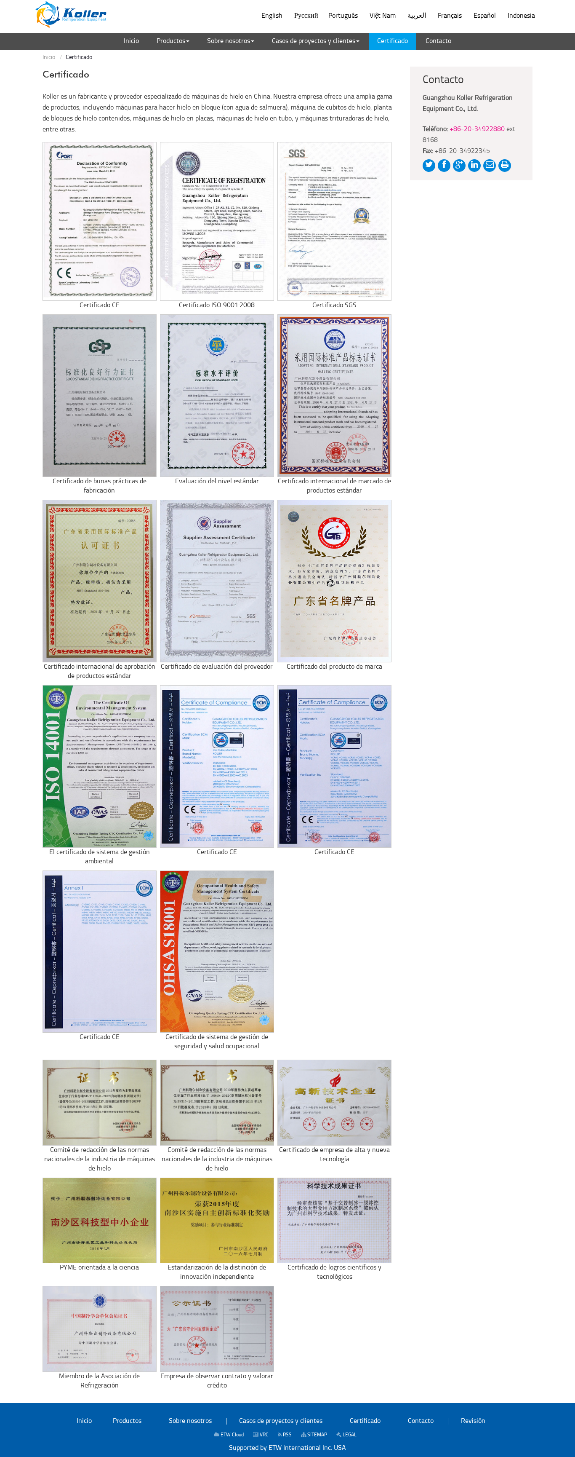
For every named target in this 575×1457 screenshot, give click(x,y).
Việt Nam (383, 16)
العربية (416, 16)
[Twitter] (429, 165)
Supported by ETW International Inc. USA (287, 1448)
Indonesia (521, 16)
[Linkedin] (474, 165)
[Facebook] (444, 165)
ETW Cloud (231, 1435)
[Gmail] (489, 165)
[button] (173, 41)
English (271, 16)
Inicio (49, 57)
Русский (306, 16)
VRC (263, 1435)
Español (485, 16)
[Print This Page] (504, 165)
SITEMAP (316, 1435)
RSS (287, 1435)
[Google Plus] (459, 165)
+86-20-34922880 (477, 129)
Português (343, 16)
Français (450, 16)
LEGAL (349, 1435)
